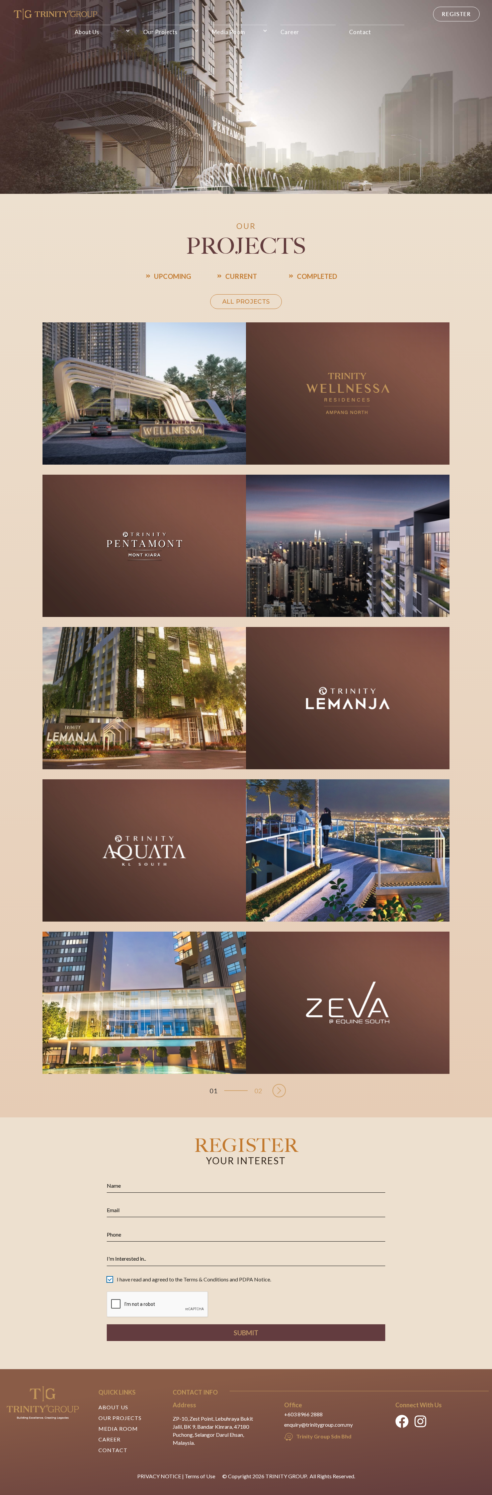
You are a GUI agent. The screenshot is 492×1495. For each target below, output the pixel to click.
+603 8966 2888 (303, 1414)
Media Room (228, 31)
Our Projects (160, 31)
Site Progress (286, 442)
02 (258, 1091)
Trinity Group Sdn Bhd (323, 1436)
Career (289, 31)
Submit (246, 1333)
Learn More (199, 594)
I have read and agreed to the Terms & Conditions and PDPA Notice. (194, 1279)
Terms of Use (200, 1476)
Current (241, 276)
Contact (360, 31)
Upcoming (172, 276)
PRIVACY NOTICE (159, 1476)
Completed (317, 276)
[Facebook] (402, 1421)
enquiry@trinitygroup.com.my (318, 1424)
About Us (87, 31)
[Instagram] (420, 1421)
